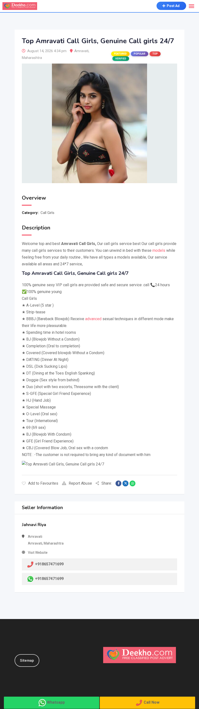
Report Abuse (80, 483)
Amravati (81, 51)
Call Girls (47, 213)
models (158, 250)
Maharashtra (32, 58)
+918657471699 (49, 578)
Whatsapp (56, 702)
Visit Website (38, 552)
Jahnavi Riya (34, 525)
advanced (93, 319)
